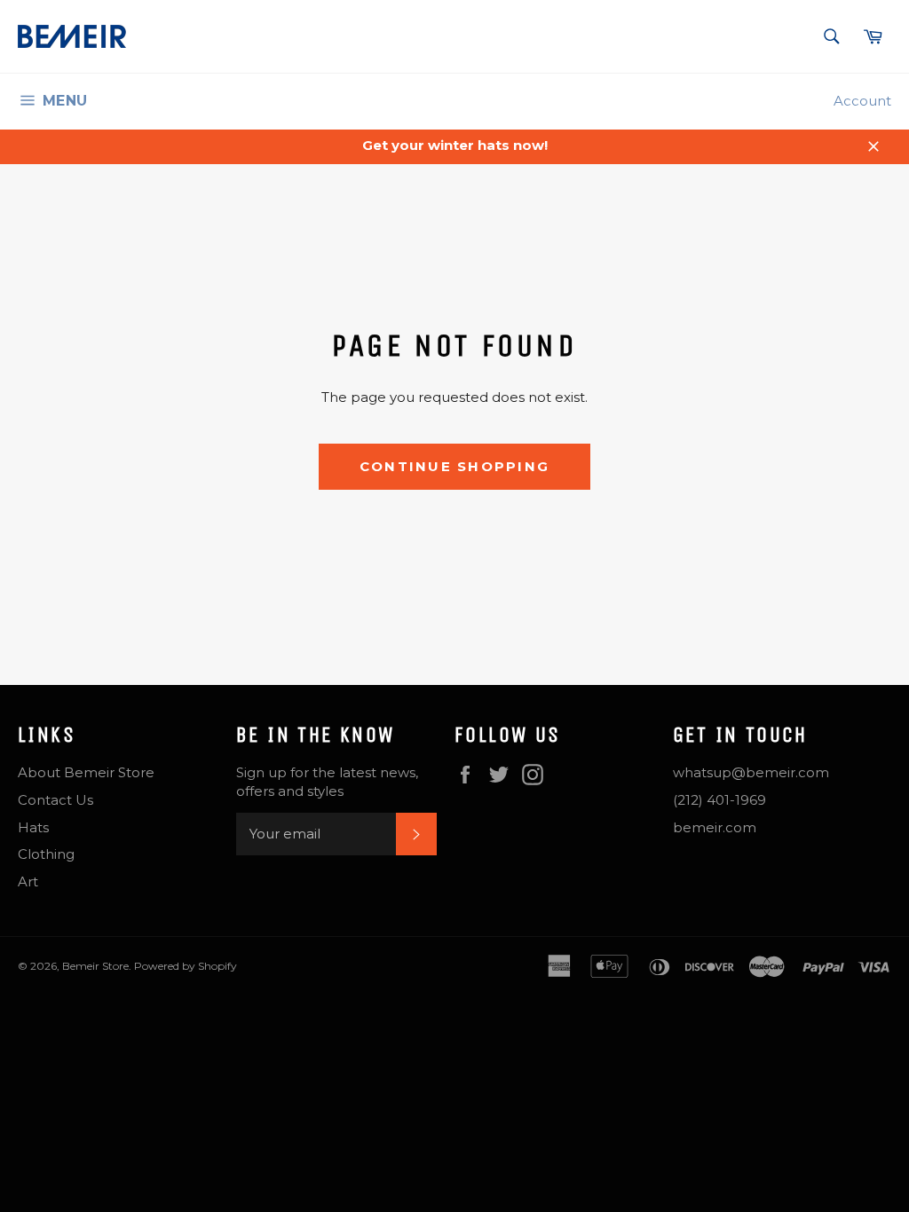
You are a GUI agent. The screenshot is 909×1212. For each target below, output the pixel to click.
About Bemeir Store (86, 772)
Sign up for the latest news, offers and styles (327, 781)
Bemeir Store (95, 965)
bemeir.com (714, 827)
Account (862, 100)
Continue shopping (454, 466)
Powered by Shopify (185, 965)
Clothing (46, 854)
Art (28, 881)
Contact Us (55, 799)
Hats (33, 827)
